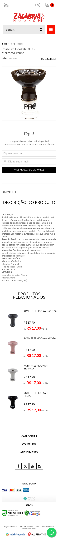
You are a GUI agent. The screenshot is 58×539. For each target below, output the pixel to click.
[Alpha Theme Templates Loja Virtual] (39, 534)
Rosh (12, 43)
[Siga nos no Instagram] (39, 466)
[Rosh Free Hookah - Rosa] (29, 349)
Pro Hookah (51, 59)
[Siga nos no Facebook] (18, 466)
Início (4, 43)
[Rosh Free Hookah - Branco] (29, 376)
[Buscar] (41, 29)
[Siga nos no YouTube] (32, 466)
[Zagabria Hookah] (29, 17)
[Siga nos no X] (25, 466)
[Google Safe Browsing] (32, 513)
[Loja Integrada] (15, 534)
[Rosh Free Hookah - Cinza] (29, 322)
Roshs (20, 43)
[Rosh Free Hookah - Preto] (29, 403)
